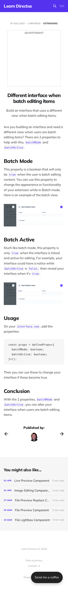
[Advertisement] (34, 60)
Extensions (50, 23)
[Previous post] (6, 434)
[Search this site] (55, 6)
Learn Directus (18, 6)
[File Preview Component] (34, 510)
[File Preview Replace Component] (34, 500)
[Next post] (61, 434)
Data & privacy (34, 560)
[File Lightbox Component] (34, 520)
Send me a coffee (47, 577)
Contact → (34, 565)
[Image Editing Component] (34, 490)
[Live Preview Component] (34, 480)
